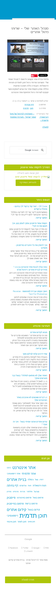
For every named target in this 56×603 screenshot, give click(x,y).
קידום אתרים (16, 509)
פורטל (36, 491)
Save (32, 76)
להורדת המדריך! (28, 183)
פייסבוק (11, 497)
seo (9, 467)
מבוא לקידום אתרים (38, 332)
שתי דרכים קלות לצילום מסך (35, 354)
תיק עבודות (29, 104)
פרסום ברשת (31, 503)
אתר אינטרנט (24, 467)
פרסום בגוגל (38, 497)
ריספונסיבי (12, 515)
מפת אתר (43, 560)
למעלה (45, 127)
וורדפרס (23, 485)
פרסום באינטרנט (24, 497)
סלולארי (29, 492)
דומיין (41, 480)
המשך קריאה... (41, 218)
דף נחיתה (12, 485)
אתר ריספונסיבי (13, 473)
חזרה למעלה (28, 580)
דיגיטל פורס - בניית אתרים (25, 560)
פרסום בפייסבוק (15, 503)
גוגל (36, 479)
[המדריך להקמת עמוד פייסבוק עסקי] (28, 177)
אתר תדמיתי (29, 473)
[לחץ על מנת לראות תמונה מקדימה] (28, 56)
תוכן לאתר (22, 521)
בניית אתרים (16, 479)
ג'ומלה (31, 479)
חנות (29, 486)
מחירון (9, 492)
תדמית (26, 108)
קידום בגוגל (34, 509)
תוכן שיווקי (31, 522)
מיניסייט (16, 492)
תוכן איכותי (11, 521)
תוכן (31, 108)
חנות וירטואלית (39, 485)
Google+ (28, 539)
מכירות (22, 492)
